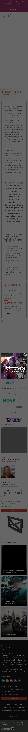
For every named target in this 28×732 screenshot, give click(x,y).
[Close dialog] (25, 354)
